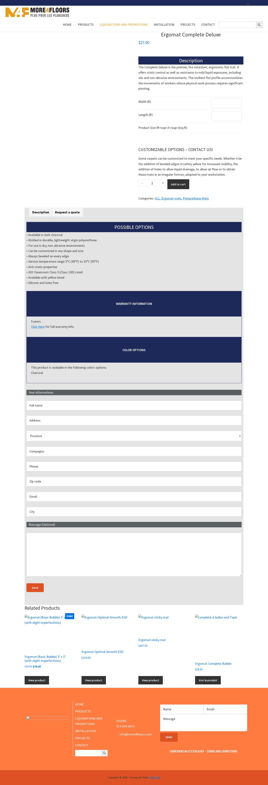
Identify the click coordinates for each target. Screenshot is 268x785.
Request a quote (67, 212)
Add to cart (178, 184)
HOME (79, 704)
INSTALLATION (85, 731)
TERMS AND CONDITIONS (222, 751)
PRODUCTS (83, 711)
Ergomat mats (171, 198)
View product (36, 680)
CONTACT (82, 745)
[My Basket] (248, 3)
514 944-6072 (125, 726)
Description (40, 212)
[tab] (41, 212)
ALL (157, 198)
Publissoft (154, 777)
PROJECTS (82, 738)
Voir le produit (208, 680)
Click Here (38, 327)
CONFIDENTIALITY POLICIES (187, 751)
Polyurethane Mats (196, 198)
